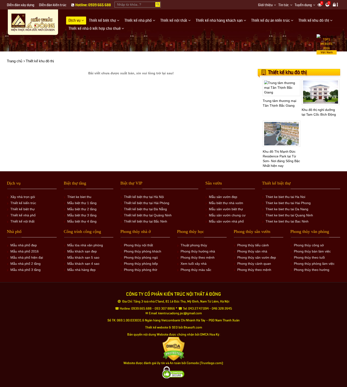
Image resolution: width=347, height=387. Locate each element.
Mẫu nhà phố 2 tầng (25, 263)
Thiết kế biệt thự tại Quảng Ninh (148, 215)
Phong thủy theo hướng (311, 270)
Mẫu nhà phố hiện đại (26, 257)
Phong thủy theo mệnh (198, 257)
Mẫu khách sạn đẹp (82, 251)
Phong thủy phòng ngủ (141, 257)
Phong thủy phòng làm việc (314, 263)
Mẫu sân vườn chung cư (227, 215)
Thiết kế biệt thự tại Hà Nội (144, 197)
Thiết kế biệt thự (22, 209)
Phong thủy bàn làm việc (312, 251)
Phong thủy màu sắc (196, 270)
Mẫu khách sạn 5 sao (83, 257)
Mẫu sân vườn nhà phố (226, 221)
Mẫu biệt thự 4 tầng (82, 221)
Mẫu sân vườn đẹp (223, 197)
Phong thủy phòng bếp (141, 263)
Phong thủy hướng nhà (198, 251)
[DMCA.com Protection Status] (174, 349)
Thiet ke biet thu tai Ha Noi (285, 197)
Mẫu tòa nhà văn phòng (85, 245)
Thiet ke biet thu (79, 197)
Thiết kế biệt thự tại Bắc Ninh (145, 221)
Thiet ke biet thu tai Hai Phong (288, 203)
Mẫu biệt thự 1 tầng (82, 203)
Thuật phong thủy (194, 245)
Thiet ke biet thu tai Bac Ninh (287, 221)
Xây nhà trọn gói (22, 197)
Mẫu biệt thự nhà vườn (226, 203)
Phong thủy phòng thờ (140, 270)
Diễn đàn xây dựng (20, 5)
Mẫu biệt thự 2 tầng (82, 209)
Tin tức (283, 5)
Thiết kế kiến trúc (23, 203)
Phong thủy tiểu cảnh (253, 245)
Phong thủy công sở (309, 245)
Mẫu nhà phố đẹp (23, 245)
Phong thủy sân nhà (252, 251)
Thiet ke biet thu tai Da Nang (287, 209)
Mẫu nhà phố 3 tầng (25, 270)
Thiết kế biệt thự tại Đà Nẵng (145, 209)
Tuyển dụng (303, 5)
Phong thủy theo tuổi (309, 257)
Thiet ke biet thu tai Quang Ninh (289, 215)
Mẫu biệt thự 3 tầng (82, 215)
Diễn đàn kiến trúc (53, 5)
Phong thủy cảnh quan (254, 263)
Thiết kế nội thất (22, 221)
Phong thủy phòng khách (142, 251)
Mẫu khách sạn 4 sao (83, 263)
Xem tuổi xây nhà (194, 263)
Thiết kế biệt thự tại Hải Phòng (146, 203)
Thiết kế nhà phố (23, 215)
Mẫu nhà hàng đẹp (81, 270)
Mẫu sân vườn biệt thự (226, 209)
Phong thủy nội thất (138, 245)
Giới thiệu (265, 5)
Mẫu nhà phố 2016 (24, 251)
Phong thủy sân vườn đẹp (256, 257)
